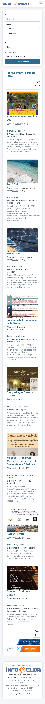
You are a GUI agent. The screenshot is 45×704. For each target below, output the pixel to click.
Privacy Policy (16, 694)
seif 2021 (12, 184)
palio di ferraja (15, 533)
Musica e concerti (17, 131)
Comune (8, 24)
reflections (13, 253)
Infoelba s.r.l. (12, 678)
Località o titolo (10, 33)
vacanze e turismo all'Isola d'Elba (22, 674)
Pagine (37, 82)
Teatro (27, 406)
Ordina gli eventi (11, 52)
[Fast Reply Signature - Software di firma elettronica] (22, 649)
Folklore (13, 545)
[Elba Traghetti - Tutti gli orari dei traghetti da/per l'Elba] (22, 641)
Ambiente (13, 197)
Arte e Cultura (15, 266)
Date (6, 43)
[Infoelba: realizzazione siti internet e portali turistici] (23, 670)
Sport (11, 336)
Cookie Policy (28, 694)
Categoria (8, 15)
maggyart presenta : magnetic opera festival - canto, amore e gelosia (22, 461)
